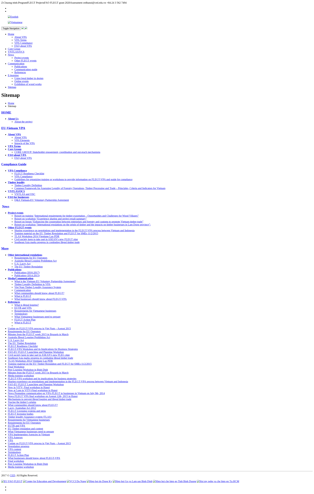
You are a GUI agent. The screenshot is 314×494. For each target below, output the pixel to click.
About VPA (20, 37)
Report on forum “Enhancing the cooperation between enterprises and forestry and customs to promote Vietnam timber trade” (78, 221)
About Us (13, 118)
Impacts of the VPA (24, 143)
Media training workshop (21, 375)
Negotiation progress (18, 446)
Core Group (14, 48)
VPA (10, 440)
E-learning (13, 75)
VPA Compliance (23, 43)
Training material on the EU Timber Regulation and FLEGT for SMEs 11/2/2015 (56, 233)
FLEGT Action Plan (24, 319)
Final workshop (16, 461)
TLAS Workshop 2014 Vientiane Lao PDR (36, 236)
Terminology (21, 313)
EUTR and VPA (23, 307)
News (11, 54)
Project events (21, 57)
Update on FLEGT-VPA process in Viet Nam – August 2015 (39, 328)
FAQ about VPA (23, 46)
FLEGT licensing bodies (20, 414)
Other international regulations (25, 254)
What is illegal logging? (26, 305)
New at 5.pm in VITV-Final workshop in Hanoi (32, 390)
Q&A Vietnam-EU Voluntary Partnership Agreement (41, 200)
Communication (16, 63)
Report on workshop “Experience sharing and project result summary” (50, 218)
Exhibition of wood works (28, 84)
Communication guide (25, 69)
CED (12, 475)
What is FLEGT (22, 296)
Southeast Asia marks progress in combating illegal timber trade (47, 242)
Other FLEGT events (25, 60)
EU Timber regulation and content (25, 428)
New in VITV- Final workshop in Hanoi (29, 387)
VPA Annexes (15, 437)
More (5, 248)
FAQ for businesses (18, 197)
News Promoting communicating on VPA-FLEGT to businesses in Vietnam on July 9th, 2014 (56, 393)
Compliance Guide (13, 164)
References (20, 72)
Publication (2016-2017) (27, 272)
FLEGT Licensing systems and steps (27, 411)
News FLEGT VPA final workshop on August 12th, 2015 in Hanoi (43, 396)
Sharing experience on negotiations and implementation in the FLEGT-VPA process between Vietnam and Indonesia (74, 230)
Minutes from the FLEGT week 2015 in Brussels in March (38, 334)
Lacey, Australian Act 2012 (22, 408)
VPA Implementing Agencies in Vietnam (29, 434)
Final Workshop (16, 366)
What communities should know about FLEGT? (39, 293)
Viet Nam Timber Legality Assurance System (37, 287)
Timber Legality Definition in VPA (32, 284)
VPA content (14, 449)
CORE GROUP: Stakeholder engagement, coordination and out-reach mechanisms (57, 152)
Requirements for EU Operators (30, 257)
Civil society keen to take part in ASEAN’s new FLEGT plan (46, 239)
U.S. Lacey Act (22, 263)
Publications (20, 66)
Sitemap (12, 87)
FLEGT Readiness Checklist (29, 173)
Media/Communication (20, 278)
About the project (23, 121)
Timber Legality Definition (28, 185)
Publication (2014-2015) (27, 275)
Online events (21, 81)
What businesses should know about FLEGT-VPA (40, 299)
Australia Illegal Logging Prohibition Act (35, 260)
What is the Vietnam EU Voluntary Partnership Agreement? (45, 281)
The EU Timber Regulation (28, 266)
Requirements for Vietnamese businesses (35, 310)
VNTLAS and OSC (24, 194)
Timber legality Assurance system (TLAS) (29, 416)
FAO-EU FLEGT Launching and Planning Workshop (36, 352)
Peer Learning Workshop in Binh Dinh (28, 369)
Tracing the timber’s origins (22, 402)
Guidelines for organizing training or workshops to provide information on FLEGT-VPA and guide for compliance (73, 179)
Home (11, 34)
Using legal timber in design (28, 78)
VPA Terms (20, 40)
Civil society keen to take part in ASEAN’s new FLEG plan (39, 355)
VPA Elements (22, 140)
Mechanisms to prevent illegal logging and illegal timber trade (39, 399)
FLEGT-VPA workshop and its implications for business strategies (42, 378)
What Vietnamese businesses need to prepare (37, 316)
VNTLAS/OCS (16, 51)
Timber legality (16, 182)
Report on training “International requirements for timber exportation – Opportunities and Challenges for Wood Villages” (76, 215)
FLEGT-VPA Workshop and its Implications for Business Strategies (43, 349)
